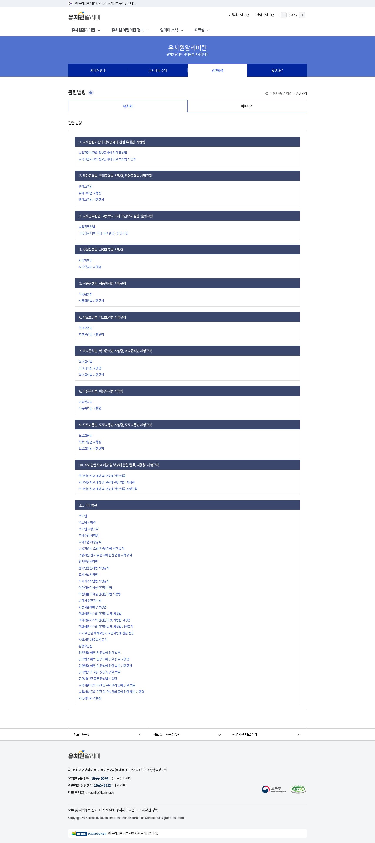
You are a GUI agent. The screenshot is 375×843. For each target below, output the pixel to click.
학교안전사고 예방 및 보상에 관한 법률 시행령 (107, 482)
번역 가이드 (263, 15)
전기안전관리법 (88, 561)
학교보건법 (85, 327)
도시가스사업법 (88, 574)
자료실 (199, 30)
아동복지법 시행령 (90, 408)
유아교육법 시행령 (90, 193)
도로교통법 (85, 435)
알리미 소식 (169, 30)
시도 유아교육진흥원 (166, 734)
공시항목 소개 (157, 70)
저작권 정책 (150, 810)
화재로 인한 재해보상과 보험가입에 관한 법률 (106, 633)
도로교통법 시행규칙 (91, 448)
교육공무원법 (87, 226)
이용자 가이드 (237, 15)
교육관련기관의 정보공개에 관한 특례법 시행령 (107, 159)
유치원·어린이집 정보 (128, 30)
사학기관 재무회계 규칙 (93, 639)
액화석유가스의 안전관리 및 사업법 (100, 613)
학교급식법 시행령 (90, 368)
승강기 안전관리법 (90, 600)
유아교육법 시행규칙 (91, 199)
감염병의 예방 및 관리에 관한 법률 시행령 (104, 659)
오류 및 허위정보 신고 (82, 810)
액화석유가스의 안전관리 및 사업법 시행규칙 (106, 626)
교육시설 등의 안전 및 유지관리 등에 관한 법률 (107, 685)
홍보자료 (277, 70)
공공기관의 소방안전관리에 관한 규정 (101, 548)
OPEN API (106, 810)
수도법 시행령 (87, 522)
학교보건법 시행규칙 (91, 334)
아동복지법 (85, 401)
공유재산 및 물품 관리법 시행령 (98, 678)
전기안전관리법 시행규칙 (94, 568)
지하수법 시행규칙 (90, 542)
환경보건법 (85, 646)
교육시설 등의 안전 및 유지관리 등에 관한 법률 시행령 (111, 691)
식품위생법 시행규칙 (91, 300)
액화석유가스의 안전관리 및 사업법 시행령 (104, 620)
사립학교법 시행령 (90, 267)
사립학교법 (85, 260)
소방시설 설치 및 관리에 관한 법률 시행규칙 (105, 555)
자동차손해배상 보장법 (93, 607)
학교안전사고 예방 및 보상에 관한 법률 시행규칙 (108, 488)
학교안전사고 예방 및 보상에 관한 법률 (102, 475)
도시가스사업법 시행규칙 (94, 581)
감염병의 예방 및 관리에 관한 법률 (99, 652)
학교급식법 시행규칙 (91, 374)
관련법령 (217, 70)
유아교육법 (85, 186)
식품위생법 (85, 294)
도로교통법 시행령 (90, 442)
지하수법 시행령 (89, 535)
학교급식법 (85, 361)
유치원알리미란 (83, 30)
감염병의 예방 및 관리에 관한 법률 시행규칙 (105, 665)
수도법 (83, 516)
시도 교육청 (81, 734)
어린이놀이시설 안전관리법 (95, 587)
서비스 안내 (98, 70)
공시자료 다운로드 (128, 810)
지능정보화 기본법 (90, 698)
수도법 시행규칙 (89, 529)
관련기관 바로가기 (244, 734)
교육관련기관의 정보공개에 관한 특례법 (103, 152)
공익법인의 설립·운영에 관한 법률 (99, 672)
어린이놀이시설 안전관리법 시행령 (100, 594)
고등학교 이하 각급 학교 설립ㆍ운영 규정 (103, 233)
